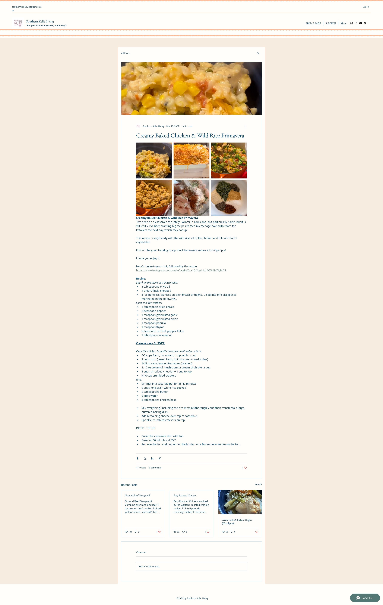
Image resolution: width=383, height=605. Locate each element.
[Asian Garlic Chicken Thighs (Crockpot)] (240, 502)
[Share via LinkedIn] (152, 458)
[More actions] (245, 126)
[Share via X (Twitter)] (144, 458)
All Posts (125, 53)
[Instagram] (351, 23)
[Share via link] (159, 458)
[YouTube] (360, 23)
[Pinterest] (365, 23)
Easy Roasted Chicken (185, 495)
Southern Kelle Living (40, 21)
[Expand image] (154, 160)
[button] (258, 53)
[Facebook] (356, 23)
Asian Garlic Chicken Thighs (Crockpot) (237, 521)
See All (258, 484)
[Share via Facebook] (137, 458)
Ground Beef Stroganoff (137, 495)
